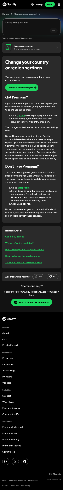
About (5, 333)
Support (6, 395)
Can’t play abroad (14, 236)
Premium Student (11, 445)
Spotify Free (8, 451)
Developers (8, 364)
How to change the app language (22, 255)
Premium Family (10, 439)
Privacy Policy (33, 480)
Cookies (5, 486)
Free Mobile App (11, 408)
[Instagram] (5, 461)
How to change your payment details (24, 249)
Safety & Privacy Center (17, 480)
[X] (15, 461)
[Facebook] (24, 461)
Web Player (8, 401)
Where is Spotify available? (19, 243)
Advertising (8, 370)
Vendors (6, 382)
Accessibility (25, 486)
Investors (7, 376)
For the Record (10, 345)
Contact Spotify (10, 414)
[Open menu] (59, 4)
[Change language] (32, 4)
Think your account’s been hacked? (23, 262)
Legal (4, 480)
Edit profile (23, 187)
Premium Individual (12, 427)
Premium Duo (9, 433)
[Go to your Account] (56, 47)
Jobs (4, 339)
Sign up (39, 4)
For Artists (7, 358)
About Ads (15, 486)
